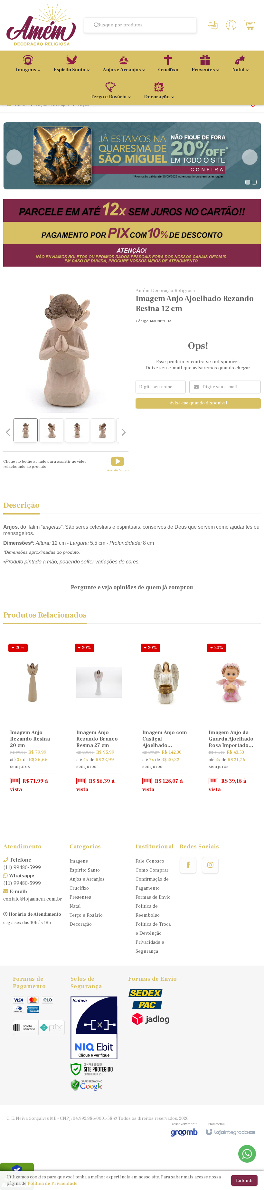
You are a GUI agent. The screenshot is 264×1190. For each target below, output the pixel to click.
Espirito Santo (85, 870)
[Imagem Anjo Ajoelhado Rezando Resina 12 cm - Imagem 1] (26, 430)
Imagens (79, 861)
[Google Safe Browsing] (87, 1085)
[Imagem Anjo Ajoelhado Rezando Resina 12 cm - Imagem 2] (51, 430)
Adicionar (41, 768)
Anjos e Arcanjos (52, 105)
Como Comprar (152, 870)
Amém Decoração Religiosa (165, 291)
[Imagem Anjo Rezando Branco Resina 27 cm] (99, 719)
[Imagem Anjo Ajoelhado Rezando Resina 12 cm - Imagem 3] (77, 430)
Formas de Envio (153, 897)
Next (250, 157)
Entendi (244, 1180)
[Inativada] (94, 1028)
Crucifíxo (79, 888)
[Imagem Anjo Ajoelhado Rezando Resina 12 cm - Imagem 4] (103, 430)
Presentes (80, 897)
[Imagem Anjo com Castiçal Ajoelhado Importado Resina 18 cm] (165, 719)
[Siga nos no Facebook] (188, 865)
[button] (117, 464)
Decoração (81, 924)
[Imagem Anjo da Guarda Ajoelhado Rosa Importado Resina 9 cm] (231, 719)
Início (21, 105)
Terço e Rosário (86, 915)
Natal (75, 906)
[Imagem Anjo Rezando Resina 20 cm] (32, 719)
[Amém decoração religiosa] (41, 25)
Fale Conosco (150, 861)
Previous (14, 157)
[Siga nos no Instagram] (210, 865)
